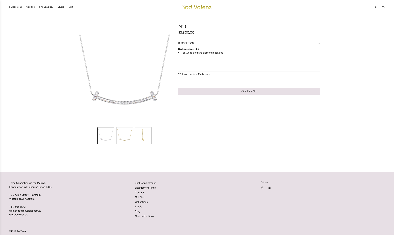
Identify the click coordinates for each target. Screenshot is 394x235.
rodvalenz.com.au (18, 214)
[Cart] (383, 7)
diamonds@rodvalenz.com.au (25, 210)
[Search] (376, 7)
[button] (76, 74)
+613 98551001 (17, 206)
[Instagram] (269, 188)
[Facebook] (262, 188)
